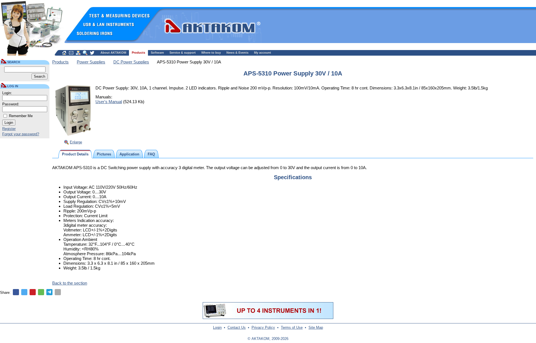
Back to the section (69, 283)
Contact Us (237, 327)
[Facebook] (16, 292)
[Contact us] (71, 53)
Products (138, 52)
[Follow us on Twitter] (92, 53)
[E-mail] (58, 292)
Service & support (182, 52)
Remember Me (21, 116)
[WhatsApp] (41, 292)
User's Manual (108, 101)
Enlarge (76, 142)
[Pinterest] (33, 292)
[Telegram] (49, 292)
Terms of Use (292, 327)
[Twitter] (24, 292)
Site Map (315, 327)
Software (157, 52)
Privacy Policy (263, 327)
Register (9, 129)
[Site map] (78, 53)
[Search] (85, 53)
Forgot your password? (20, 134)
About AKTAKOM (113, 52)
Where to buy (211, 52)
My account (262, 52)
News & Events (237, 52)
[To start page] (64, 53)
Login (217, 327)
